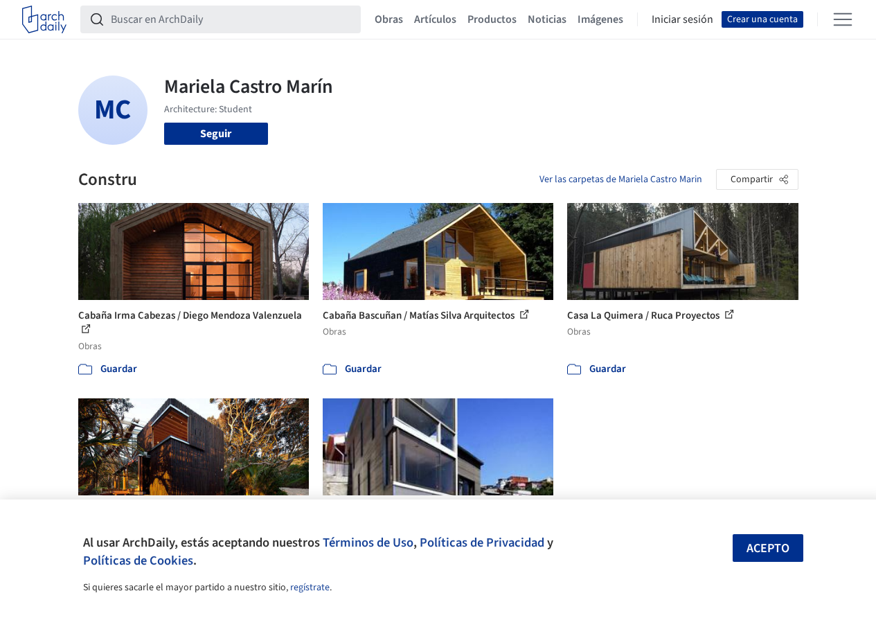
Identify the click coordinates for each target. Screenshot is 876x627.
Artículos (435, 19)
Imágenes (600, 19)
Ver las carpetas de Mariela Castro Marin (620, 179)
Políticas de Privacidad (482, 542)
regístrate (310, 587)
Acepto (768, 548)
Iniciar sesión (682, 19)
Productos (492, 19)
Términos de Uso (368, 542)
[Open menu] (843, 19)
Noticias (547, 19)
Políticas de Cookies (138, 560)
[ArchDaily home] (44, 19)
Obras (389, 19)
